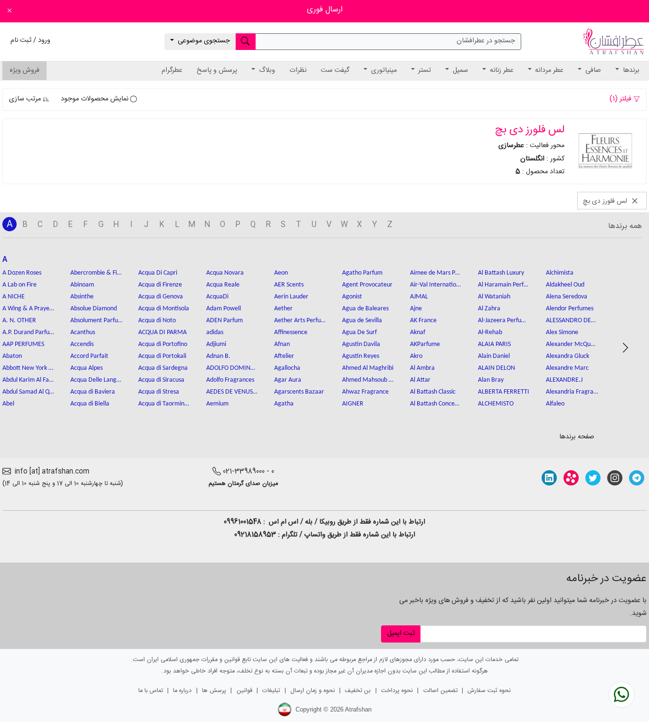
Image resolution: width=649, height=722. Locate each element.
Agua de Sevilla (362, 320)
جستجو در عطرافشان (486, 41)
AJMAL (419, 296)
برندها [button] (630, 70)
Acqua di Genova (160, 296)
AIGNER (352, 403)
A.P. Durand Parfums (28, 332)
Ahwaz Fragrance (365, 392)
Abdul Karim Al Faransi (28, 380)
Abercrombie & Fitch (96, 273)
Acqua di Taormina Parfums (164, 403)
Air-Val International (436, 284)
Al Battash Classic (433, 392)
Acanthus (82, 332)
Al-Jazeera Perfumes (504, 320)
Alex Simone (562, 332)
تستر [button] (423, 70)
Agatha (284, 403)
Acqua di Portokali (162, 356)
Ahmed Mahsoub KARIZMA (368, 380)
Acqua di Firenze (160, 284)
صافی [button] (592, 70)
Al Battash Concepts (436, 403)
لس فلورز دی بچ (606, 201)
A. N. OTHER (19, 320)
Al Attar (420, 380)
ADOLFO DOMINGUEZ (232, 368)
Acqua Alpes (86, 368)
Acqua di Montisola (163, 308)
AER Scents (289, 284)
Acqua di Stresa (158, 392)
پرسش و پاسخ (217, 70)
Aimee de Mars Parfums (436, 273)
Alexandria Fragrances (572, 392)
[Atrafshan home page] (613, 42)
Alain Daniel (494, 356)
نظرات (297, 70)
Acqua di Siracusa (161, 380)
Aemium (217, 403)
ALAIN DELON (496, 368)
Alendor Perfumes (569, 308)
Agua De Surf (359, 332)
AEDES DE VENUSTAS (232, 392)
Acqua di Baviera (92, 392)
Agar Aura (287, 380)
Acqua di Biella (89, 403)
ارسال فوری (325, 9)
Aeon (281, 273)
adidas (214, 332)
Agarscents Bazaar (299, 392)
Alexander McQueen (572, 344)
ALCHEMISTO (496, 403)
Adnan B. (218, 356)
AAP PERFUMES (23, 344)
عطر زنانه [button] (501, 70)
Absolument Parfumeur (96, 320)
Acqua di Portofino (162, 344)
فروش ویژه (24, 70)
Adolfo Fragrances (230, 380)
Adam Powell (223, 308)
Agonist (352, 296)
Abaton (12, 356)
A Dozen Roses (21, 273)
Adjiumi (216, 344)
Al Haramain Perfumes (504, 284)
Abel (8, 403)
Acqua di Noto (157, 320)
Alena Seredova (566, 296)
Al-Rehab (490, 332)
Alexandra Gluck (567, 356)
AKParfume (425, 344)
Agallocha (287, 368)
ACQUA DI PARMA (162, 332)
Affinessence (290, 332)
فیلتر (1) (621, 99)
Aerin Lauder (291, 296)
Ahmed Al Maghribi (367, 368)
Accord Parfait (89, 356)
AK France (423, 320)
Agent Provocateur (367, 284)
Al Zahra (489, 308)
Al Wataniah (494, 296)
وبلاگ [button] (266, 70)
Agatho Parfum (362, 273)
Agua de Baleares (365, 308)
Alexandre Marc (567, 368)
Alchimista (559, 273)
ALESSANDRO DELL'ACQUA (572, 320)
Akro (416, 356)
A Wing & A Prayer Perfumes (28, 308)
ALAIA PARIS (494, 344)
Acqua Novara (225, 273)
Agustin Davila (361, 344)
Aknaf (417, 332)
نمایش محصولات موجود (95, 99)
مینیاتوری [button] (383, 70)
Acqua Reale (222, 284)
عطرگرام (172, 70)
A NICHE (13, 296)
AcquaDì (217, 296)
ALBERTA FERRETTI (503, 392)
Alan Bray (491, 380)
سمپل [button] (459, 70)
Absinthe (82, 296)
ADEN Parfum (224, 320)
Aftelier (284, 356)
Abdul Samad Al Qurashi (28, 392)
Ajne (416, 308)
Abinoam (82, 284)
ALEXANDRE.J (564, 380)
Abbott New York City (28, 368)
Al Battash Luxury (501, 273)
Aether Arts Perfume (300, 320)
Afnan (282, 344)
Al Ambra (422, 368)
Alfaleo (555, 403)
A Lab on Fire (19, 284)
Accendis (82, 344)
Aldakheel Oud (565, 284)
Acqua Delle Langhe (96, 380)
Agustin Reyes (360, 356)
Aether (283, 308)
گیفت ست (335, 70)
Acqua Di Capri (157, 273)
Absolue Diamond (93, 308)
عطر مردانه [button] (548, 70)
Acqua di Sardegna (163, 368)
